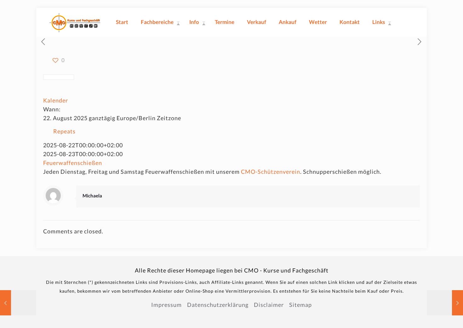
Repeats (64, 131)
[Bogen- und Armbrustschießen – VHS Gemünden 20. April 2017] (18, 302)
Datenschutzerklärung (218, 304)
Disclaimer (269, 304)
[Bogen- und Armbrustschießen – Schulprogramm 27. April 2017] (445, 302)
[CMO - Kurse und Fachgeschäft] (74, 22)
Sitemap (300, 304)
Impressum (166, 304)
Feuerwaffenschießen (72, 162)
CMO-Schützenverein (270, 171)
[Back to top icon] (432, 315)
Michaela (92, 195)
